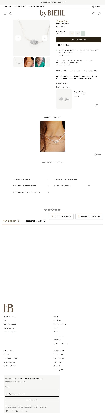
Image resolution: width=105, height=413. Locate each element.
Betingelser (58, 354)
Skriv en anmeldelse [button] (90, 216)
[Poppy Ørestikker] (64, 99)
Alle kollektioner (60, 343)
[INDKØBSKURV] (100, 13)
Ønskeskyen (65, 45)
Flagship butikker (11, 358)
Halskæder (58, 336)
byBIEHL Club (9, 362)
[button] (52, 136)
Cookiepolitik (59, 370)
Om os (6, 354)
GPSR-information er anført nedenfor (26, 192)
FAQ (5, 320)
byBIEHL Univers (11, 366)
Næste (44, 38)
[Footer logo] (8, 308)
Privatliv (57, 366)
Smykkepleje (9, 328)
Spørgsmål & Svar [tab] (33, 221)
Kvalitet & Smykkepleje (62, 185)
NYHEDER (8, 7)
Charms (57, 332)
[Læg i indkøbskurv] (97, 105)
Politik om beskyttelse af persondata (16, 407)
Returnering (59, 362)
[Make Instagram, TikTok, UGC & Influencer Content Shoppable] (97, 155)
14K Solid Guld (60, 324)
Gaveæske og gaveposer (21, 179)
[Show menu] (5, 13)
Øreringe (57, 320)
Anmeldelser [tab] (9, 221)
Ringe (56, 328)
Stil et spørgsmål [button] (63, 216)
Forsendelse (59, 358)
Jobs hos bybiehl (11, 332)
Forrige (18, 38)
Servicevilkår (34, 407)
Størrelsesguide (10, 324)
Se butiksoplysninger (65, 56)
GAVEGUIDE (20, 7)
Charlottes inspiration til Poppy (24, 185)
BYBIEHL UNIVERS (36, 7)
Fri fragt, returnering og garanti (65, 179)
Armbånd (57, 340)
